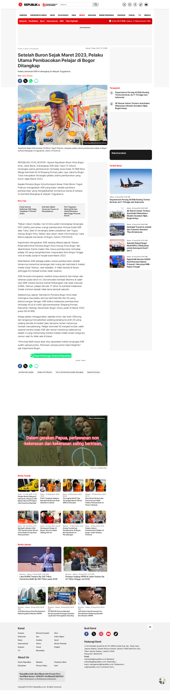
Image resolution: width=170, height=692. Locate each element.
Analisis (39, 640)
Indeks (147, 15)
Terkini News (116, 165)
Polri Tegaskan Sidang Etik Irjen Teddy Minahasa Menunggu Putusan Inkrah (72, 211)
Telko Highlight (72, 21)
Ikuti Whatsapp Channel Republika (53, 356)
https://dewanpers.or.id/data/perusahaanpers (38, 679)
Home (20, 49)
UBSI (62, 21)
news (82, 15)
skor (52, 15)
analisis (92, 15)
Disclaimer (22, 665)
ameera (23, 15)
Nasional (23, 21)
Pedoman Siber (60, 662)
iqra (74, 15)
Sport (42, 21)
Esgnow (21, 647)
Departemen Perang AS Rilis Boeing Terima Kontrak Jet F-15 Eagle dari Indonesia (132, 95)
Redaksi (39, 662)
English (57, 647)
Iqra (37, 636)
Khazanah (22, 636)
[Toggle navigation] (20, 4)
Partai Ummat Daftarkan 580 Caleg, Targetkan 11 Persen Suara (28, 210)
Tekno (38, 643)
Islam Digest (59, 636)
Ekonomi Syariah (38, 15)
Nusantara (34, 49)
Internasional (52, 21)
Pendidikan (33, 21)
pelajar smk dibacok (44, 372)
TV (139, 15)
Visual (38, 647)
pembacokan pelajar (26, 372)
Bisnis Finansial (106, 15)
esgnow (121, 15)
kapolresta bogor (93, 372)
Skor (56, 633)
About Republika (24, 662)
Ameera (21, 633)
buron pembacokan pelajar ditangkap (69, 372)
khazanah (63, 15)
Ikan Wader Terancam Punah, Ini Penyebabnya (50, 209)
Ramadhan (40, 650)
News (26, 49)
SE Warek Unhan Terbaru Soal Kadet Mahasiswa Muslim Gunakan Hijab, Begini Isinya (132, 105)
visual (132, 15)
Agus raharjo (27, 76)
